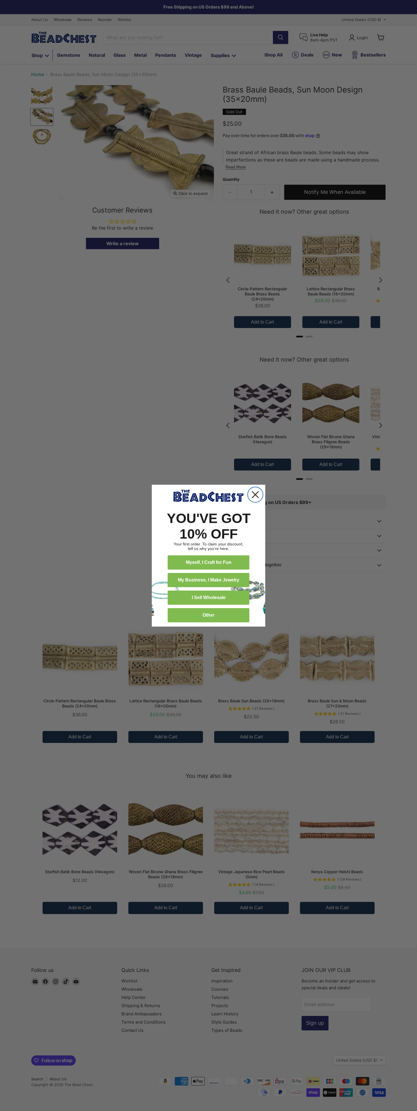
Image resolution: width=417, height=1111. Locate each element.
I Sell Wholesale (209, 597)
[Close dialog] (255, 494)
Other (208, 615)
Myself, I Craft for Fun (208, 562)
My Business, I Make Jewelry (208, 579)
